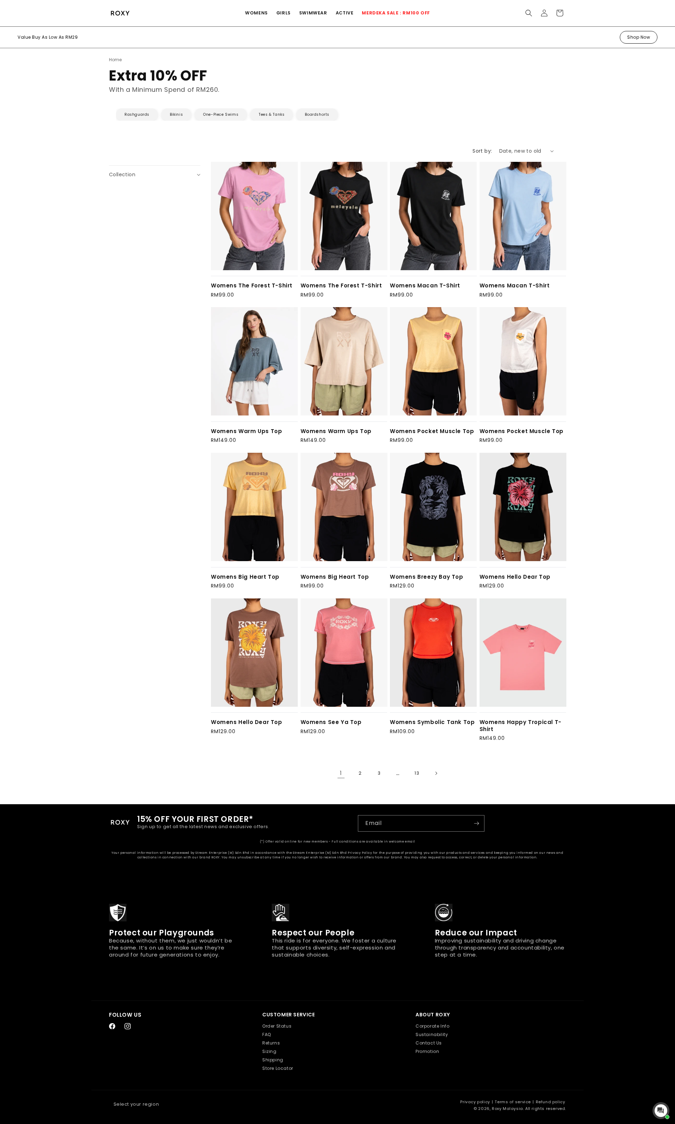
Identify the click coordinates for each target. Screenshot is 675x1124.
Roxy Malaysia (507, 1108)
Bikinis (176, 114)
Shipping (272, 1060)
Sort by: (482, 150)
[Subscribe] (476, 823)
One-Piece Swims (220, 114)
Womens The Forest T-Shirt (251, 285)
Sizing (269, 1051)
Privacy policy (475, 1102)
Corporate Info (432, 1026)
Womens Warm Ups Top (246, 431)
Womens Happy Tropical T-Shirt (520, 725)
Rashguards (136, 114)
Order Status (276, 1026)
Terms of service (513, 1102)
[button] (256, 13)
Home (115, 60)
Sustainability (432, 1034)
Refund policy (550, 1102)
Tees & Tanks (271, 114)
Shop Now (638, 37)
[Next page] (436, 773)
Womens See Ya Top (331, 722)
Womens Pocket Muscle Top (432, 431)
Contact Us (429, 1043)
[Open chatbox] (660, 1110)
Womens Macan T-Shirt (425, 285)
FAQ (266, 1034)
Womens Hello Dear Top (515, 576)
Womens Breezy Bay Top (426, 576)
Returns (271, 1043)
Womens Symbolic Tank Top (432, 722)
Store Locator (277, 1068)
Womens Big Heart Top (245, 576)
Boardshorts (317, 114)
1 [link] (341, 773)
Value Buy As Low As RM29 (48, 37)
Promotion (427, 1051)
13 (416, 773)
